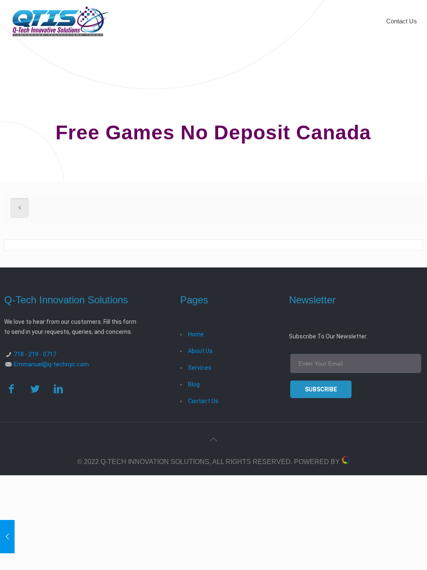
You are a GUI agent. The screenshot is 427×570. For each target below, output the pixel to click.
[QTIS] (61, 21)
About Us (200, 351)
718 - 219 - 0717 (35, 354)
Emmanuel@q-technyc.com (51, 364)
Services (199, 367)
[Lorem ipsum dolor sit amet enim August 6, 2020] (7, 536)
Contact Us (203, 401)
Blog (194, 384)
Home (196, 334)
